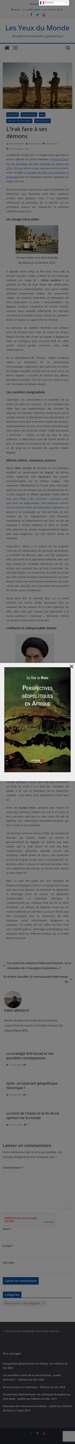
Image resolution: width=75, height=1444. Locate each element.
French (49, 2)
